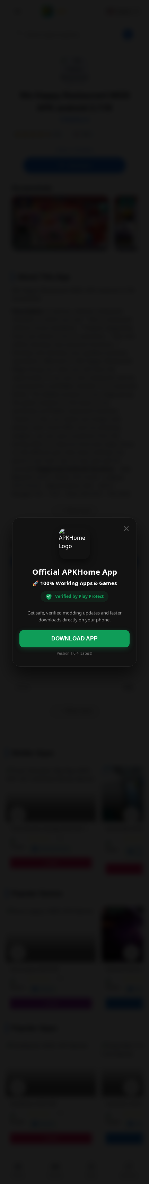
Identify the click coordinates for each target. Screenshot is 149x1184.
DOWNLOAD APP (74, 638)
